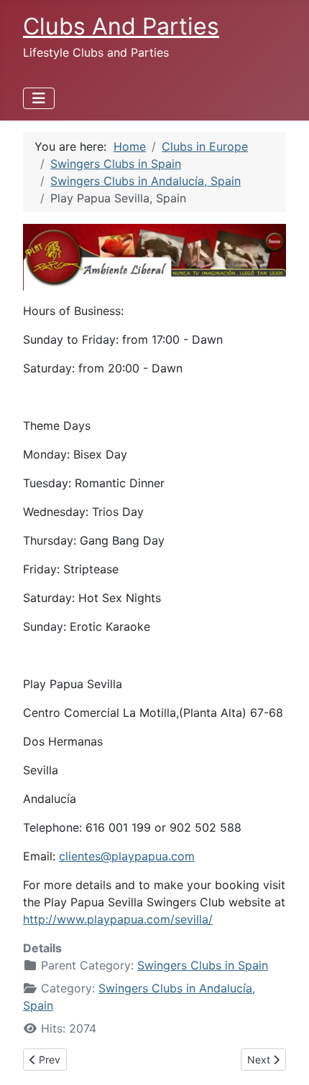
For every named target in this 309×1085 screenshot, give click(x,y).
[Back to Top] (284, 1058)
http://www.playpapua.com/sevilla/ (118, 919)
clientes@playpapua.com (127, 856)
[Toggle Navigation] (39, 98)
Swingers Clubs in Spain (202, 965)
